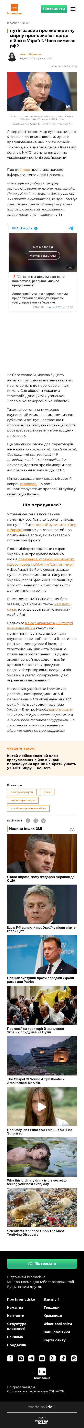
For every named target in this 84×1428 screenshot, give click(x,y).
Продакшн (16, 1345)
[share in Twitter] (35, 820)
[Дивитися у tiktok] (63, 1358)
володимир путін (22, 792)
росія (47, 792)
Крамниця (53, 1316)
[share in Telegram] (43, 820)
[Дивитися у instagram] (21, 1358)
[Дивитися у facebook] (10, 1358)
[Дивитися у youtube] (42, 1358)
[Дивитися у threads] (74, 1358)
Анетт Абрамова (30, 54)
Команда (15, 1308)
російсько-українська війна (28, 808)
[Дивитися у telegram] (31, 1358)
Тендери (52, 1308)
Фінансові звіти (58, 1324)
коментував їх (60, 710)
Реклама (15, 1337)
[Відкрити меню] (73, 9)
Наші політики (57, 1332)
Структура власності (16, 1326)
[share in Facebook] (28, 820)
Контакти (15, 1316)
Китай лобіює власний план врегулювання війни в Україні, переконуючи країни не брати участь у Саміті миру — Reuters (41, 762)
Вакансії (51, 1299)
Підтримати (54, 9)
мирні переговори (23, 800)
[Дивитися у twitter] (53, 1358)
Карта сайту (55, 1340)
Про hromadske (21, 1299)
